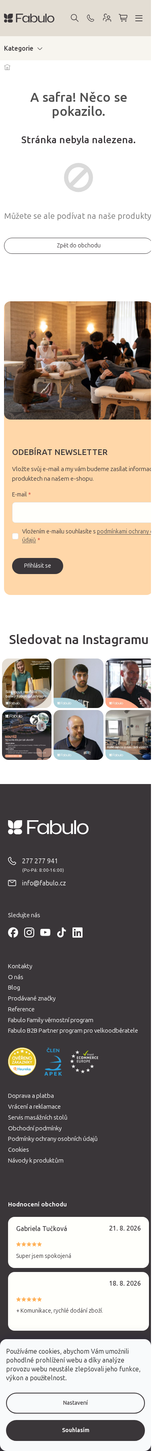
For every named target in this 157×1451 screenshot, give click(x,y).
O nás (15, 977)
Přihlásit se (37, 565)
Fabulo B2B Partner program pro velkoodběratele (73, 1030)
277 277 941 (40, 861)
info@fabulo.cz (44, 883)
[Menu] (139, 18)
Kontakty (20, 966)
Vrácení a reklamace (34, 1106)
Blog (14, 987)
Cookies (18, 1149)
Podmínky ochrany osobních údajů (53, 1138)
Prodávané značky (32, 998)
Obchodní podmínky (35, 1128)
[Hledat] (74, 18)
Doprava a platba (31, 1095)
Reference (21, 1009)
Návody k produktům (36, 1160)
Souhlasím (75, 1430)
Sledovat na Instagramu (79, 639)
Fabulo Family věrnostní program (50, 1020)
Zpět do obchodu (79, 245)
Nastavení (75, 1403)
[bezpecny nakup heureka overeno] (22, 1062)
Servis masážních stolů (38, 1117)
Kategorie (18, 48)
